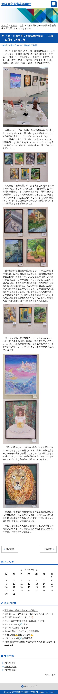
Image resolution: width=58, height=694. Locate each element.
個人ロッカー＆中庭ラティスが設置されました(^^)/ (29, 614)
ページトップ (30, 686)
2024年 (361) (10, 670)
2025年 (14, 25)
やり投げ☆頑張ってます (16, 628)
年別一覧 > (50, 675)
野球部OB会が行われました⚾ (19, 617)
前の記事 (10, 549)
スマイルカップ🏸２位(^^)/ (17, 624)
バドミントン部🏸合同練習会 (19, 638)
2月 (21, 25)
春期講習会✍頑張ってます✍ (19, 635)
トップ (4, 25)
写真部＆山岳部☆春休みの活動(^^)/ (21, 610)
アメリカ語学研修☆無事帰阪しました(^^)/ (24, 621)
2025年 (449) (10, 666)
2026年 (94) (10, 663)
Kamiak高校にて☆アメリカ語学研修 (22, 631)
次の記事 (48, 549)
